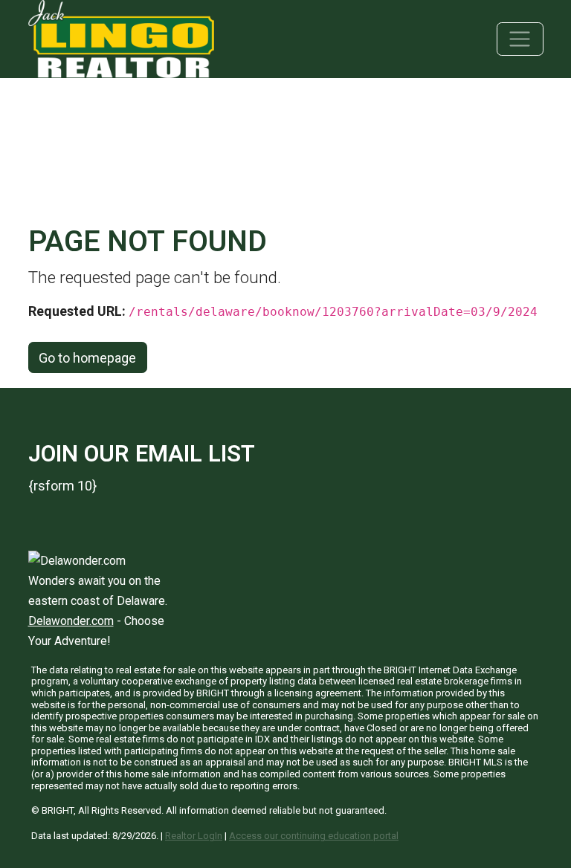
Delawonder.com (71, 621)
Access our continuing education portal (314, 835)
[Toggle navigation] (520, 39)
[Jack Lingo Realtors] (121, 37)
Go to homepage (87, 358)
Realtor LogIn (193, 835)
